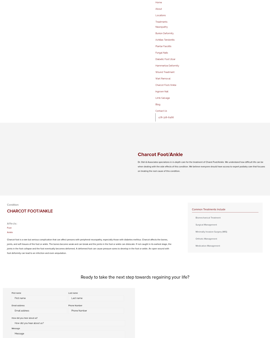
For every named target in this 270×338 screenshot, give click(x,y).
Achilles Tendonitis (165, 39)
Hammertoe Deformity (167, 65)
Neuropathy (161, 27)
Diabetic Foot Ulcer (165, 59)
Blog (157, 104)
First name (16, 293)
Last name (73, 293)
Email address (18, 305)
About (158, 9)
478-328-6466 (166, 117)
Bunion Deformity (164, 33)
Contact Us (161, 111)
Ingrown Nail (161, 91)
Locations (160, 15)
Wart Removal (162, 78)
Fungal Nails (161, 52)
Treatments (161, 22)
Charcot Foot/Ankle (165, 85)
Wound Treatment (165, 72)
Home (158, 2)
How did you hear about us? (25, 318)
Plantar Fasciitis (163, 46)
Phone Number (75, 305)
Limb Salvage (162, 98)
